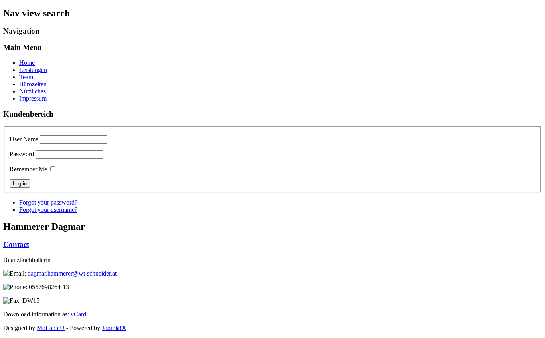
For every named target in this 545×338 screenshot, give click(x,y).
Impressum (33, 98)
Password (22, 154)
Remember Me (28, 169)
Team (26, 77)
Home (27, 62)
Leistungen (33, 69)
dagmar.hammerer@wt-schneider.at (72, 273)
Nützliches (32, 91)
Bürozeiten (33, 84)
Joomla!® (114, 327)
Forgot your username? (48, 209)
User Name (24, 139)
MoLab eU (51, 327)
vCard (78, 314)
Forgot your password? (48, 202)
